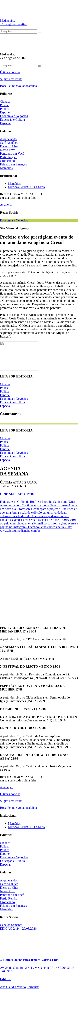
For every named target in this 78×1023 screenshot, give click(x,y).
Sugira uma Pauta (11, 79)
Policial (4, 105)
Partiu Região (8, 157)
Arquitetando (8, 139)
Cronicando (7, 160)
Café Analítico (9, 142)
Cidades (5, 101)
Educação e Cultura (12, 119)
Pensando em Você (12, 153)
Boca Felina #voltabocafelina (18, 86)
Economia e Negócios (14, 116)
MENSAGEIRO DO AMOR (26, 187)
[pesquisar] (39, 32)
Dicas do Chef (9, 146)
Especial (5, 123)
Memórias (6, 168)
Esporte (5, 112)
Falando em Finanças (13, 164)
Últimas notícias (10, 72)
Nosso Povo (7, 150)
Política (4, 108)
